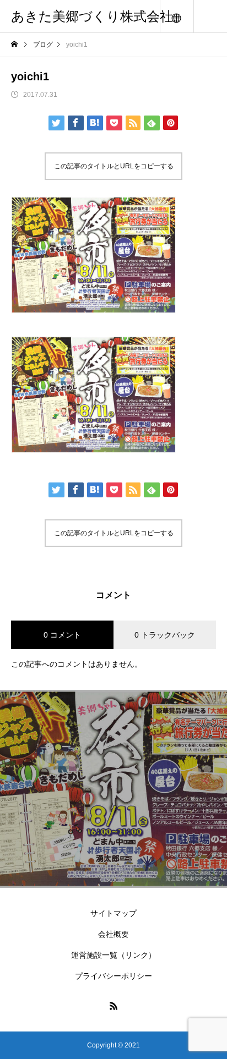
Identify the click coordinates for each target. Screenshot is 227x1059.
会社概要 (113, 934)
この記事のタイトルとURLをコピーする (114, 166)
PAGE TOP (211, 1014)
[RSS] (113, 1005)
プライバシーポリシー (113, 976)
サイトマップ (113, 913)
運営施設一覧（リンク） (113, 955)
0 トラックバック (164, 634)
